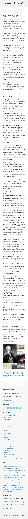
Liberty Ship (7, 481)
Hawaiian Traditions (8, 433)
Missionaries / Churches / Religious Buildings (13, 458)
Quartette (8, 489)
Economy (6, 444)
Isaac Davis (19, 475)
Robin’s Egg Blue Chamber (9, 415)
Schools (5, 441)
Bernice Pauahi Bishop (9, 466)
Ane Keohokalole (13, 465)
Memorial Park (7, 426)
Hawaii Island (15, 473)
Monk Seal (10, 483)
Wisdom (11, 491)
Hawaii (20, 373)
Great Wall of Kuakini (17, 470)
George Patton (10, 470)
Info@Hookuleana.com (7, 400)
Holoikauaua (7, 475)
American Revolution (8, 450)
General (9, 372)
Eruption (20, 468)
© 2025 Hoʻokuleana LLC (9, 341)
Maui (23, 373)
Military (5, 435)
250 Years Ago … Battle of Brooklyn (11, 421)
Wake (8, 491)
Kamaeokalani (12, 477)
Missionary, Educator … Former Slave (11, 423)
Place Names (6, 437)
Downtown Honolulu (12, 468)
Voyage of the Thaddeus (9, 446)
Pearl (19, 487)
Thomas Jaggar (13, 489)
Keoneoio (19, 375)
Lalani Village (17, 479)
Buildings (5, 456)
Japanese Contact (7, 417)
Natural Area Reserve (12, 375)
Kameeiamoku (18, 477)
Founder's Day (5, 470)
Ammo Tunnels (7, 419)
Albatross (4, 464)
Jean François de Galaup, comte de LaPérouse (13, 16)
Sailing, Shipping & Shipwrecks (10, 443)
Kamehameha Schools (8, 479)
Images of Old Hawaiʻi (14, 3)
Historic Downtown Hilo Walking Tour (11, 425)
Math (19, 481)
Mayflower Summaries (8, 448)
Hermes (22, 473)
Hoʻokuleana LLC (6, 498)
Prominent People (15, 372)
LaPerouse (5, 375)
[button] (10, 353)
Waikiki (5, 491)
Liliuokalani (12, 481)
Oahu (8, 485)
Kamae (8, 477)
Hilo (4, 475)
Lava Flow (21, 479)
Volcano (19, 489)
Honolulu (13, 475)
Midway (6, 483)
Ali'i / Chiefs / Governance (9, 454)
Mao (17, 481)
